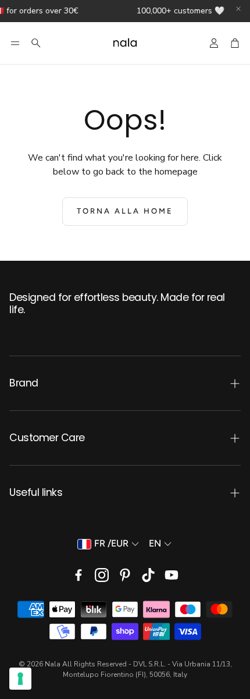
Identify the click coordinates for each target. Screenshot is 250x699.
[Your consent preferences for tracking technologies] (20, 679)
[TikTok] (148, 575)
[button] (15, 43)
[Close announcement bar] (238, 8)
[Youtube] (171, 575)
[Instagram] (102, 575)
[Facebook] (78, 575)
